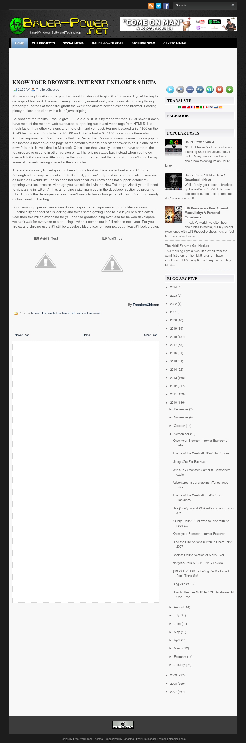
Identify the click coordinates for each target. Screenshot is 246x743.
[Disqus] (85, 407)
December (181, 409)
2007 (174, 691)
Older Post (150, 335)
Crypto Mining (174, 43)
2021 (174, 311)
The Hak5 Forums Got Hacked (187, 245)
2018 (174, 336)
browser (36, 313)
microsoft (94, 313)
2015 (174, 361)
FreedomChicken (146, 305)
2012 (174, 385)
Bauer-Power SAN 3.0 (200, 141)
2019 (174, 328)
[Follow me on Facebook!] (166, 7)
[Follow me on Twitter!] (159, 7)
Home (19, 43)
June (178, 623)
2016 (174, 352)
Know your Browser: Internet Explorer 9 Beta (84, 82)
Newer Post (22, 335)
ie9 (73, 313)
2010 (174, 402)
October (180, 425)
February (180, 656)
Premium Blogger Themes (151, 739)
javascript (82, 313)
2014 (174, 369)
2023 (174, 295)
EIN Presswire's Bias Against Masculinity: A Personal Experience (206, 212)
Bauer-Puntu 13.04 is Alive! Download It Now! (205, 177)
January (180, 664)
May (177, 631)
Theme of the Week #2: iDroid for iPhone (201, 453)
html (64, 313)
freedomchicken (51, 313)
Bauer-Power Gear (107, 43)
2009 (174, 675)
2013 (174, 377)
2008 (174, 683)
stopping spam (143, 43)
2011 (174, 394)
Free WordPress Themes (88, 739)
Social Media (73, 43)
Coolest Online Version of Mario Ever (198, 554)
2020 (174, 320)
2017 (174, 344)
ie (69, 313)
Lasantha (128, 739)
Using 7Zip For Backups (189, 461)
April (177, 640)
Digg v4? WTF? (183, 583)
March (179, 648)
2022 (174, 303)
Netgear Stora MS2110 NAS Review (198, 563)
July (177, 615)
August (179, 607)
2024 (174, 287)
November (181, 417)
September (182, 433)
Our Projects (43, 43)
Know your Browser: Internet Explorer (199, 533)
